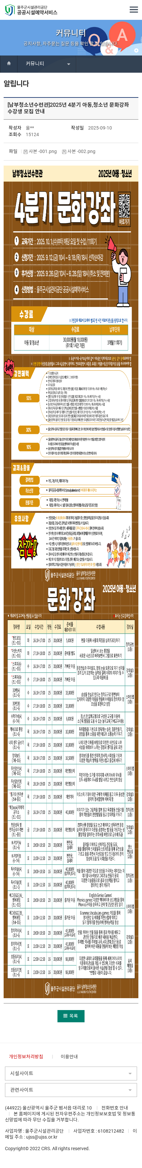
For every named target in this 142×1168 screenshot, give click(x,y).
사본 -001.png (43, 151)
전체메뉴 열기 (133, 10)
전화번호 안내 (114, 1108)
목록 (73, 1016)
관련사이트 (21, 1090)
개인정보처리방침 (26, 1056)
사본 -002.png (81, 151)
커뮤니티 (35, 64)
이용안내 (69, 1056)
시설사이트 (21, 1073)
